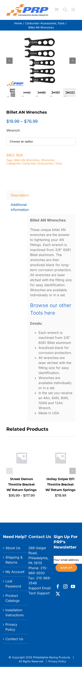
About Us (12, 548)
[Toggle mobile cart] (56, 9)
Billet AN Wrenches (27, 160)
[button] (9, 471)
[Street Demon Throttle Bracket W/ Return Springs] (21, 445)
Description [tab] (17, 195)
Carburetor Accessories (37, 163)
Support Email (39, 588)
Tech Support (39, 593)
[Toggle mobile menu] (73, 9)
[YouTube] (73, 586)
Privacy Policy (11, 627)
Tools (58, 163)
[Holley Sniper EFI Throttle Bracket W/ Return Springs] (60, 445)
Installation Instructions (14, 612)
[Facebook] (58, 586)
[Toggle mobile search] (65, 9)
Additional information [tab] (17, 207)
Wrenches (48, 160)
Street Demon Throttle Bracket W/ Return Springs (22, 484)
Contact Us (14, 639)
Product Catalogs (12, 598)
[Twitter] (58, 594)
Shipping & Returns (13, 559)
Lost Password (13, 583)
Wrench (13, 130)
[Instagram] (65, 586)
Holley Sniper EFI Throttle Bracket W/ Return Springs (60, 484)
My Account (14, 572)
